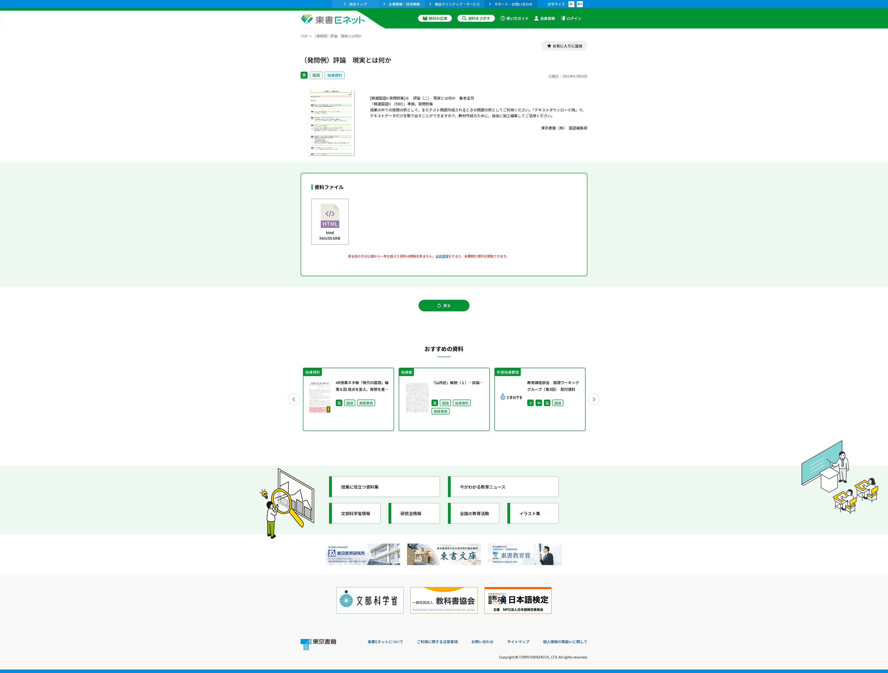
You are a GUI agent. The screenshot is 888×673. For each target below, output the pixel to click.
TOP (304, 36)
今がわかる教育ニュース (483, 487)
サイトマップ (518, 641)
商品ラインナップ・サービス (457, 4)
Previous (294, 399)
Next (594, 399)
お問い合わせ (482, 641)
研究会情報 (411, 513)
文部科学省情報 (355, 513)
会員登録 (547, 18)
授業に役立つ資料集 (360, 487)
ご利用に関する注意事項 (437, 641)
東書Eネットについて (385, 641)
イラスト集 (529, 513)
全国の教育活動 (474, 513)
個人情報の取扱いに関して (565, 641)
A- (571, 4)
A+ (579, 4)
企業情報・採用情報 (404, 4)
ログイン (574, 18)
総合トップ (358, 4)
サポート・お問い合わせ (513, 4)
